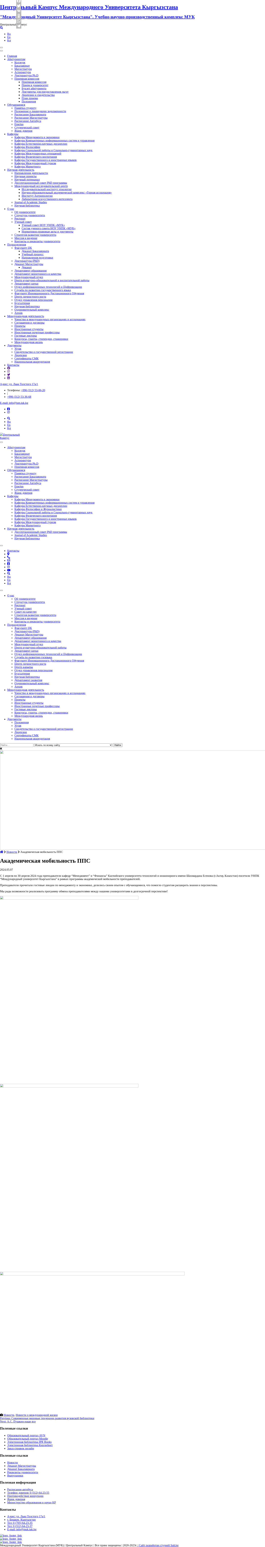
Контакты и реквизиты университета (37, 241)
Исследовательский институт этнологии (47, 189)
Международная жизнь (28, 342)
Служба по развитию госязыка (33, 657)
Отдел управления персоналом (33, 299)
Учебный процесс (33, 254)
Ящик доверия (23, 130)
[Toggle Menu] (1, 442)
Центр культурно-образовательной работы (40, 647)
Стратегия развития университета (35, 234)
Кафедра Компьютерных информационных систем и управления (54, 140)
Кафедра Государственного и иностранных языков (45, 160)
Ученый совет (23, 221)
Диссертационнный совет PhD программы (40, 182)
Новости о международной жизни (37, 1415)
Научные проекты (25, 176)
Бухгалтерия (22, 303)
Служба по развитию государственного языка (42, 290)
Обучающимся (16, 104)
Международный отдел (28, 277)
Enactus (18, 124)
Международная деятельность (25, 316)
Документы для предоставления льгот (45, 91)
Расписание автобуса (20, 1489)
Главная (12, 55)
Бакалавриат (22, 65)
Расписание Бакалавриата (30, 114)
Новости (9, 1415)
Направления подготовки (37, 257)
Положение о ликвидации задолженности (40, 111)
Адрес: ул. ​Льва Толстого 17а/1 (19, 384)
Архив (18, 312)
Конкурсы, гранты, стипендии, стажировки (41, 338)
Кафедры (12, 134)
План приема (30, 98)
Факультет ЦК (23, 247)
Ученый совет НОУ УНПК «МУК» (43, 225)
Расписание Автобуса (27, 121)
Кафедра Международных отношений (37, 153)
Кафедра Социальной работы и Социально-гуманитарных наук (53, 150)
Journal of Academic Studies (30, 202)
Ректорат (19, 218)
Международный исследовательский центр (41, 186)
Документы (14, 345)
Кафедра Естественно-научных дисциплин (40, 143)
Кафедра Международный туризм (35, 163)
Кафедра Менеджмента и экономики (36, 137)
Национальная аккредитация (32, 361)
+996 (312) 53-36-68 (19, 396)
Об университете (25, 212)
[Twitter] (19, 5)
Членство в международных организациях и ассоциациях (49, 319)
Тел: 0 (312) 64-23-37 (19, 1526)
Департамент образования (30, 270)
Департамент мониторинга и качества (37, 273)
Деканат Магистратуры (28, 264)
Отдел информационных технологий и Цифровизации (48, 286)
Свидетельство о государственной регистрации (43, 351)
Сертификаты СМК (26, 358)
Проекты (19, 325)
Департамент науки (26, 283)
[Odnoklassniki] (19, 15)
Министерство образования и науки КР (31, 1502)
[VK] (19, 10)
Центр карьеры (23, 667)
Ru (9, 33)
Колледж (19, 62)
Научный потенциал (27, 179)
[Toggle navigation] (1, 47)
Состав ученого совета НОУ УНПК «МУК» (49, 228)
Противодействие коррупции (25, 1495)
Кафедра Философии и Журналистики (38, 509)
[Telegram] (19, 26)
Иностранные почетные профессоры (37, 332)
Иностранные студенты (28, 329)
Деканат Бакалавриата (35, 251)
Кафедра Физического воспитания (35, 156)
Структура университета (29, 215)
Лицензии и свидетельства (38, 94)
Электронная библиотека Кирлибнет (30, 1445)
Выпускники (15, 1475)
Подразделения (16, 244)
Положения (29, 101)
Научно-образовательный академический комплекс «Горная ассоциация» (67, 192)
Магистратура (23, 68)
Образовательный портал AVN (26, 1435)
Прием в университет (35, 85)
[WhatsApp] (19, 20)
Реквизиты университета (22, 1472)
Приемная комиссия (26, 78)
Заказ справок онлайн (20, 1448)
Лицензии (20, 355)
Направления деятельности (31, 173)
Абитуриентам (16, 59)
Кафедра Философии (27, 147)
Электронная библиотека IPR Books (29, 1441)
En (8, 37)
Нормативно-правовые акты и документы (47, 231)
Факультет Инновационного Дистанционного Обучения (49, 293)
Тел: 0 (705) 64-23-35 (19, 1522)
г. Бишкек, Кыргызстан (21, 1519)
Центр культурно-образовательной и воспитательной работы (51, 280)
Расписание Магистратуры (31, 117)
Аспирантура (22, 72)
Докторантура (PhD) (26, 260)
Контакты (13, 364)
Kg (9, 40)
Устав (17, 348)
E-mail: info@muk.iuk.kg (21, 1529)
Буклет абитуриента (34, 88)
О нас (10, 208)
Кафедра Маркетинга (27, 166)
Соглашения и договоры (29, 322)
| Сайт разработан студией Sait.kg (157, 1545)
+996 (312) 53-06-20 (33, 390)
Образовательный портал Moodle (27, 1438)
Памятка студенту (25, 108)
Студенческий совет (26, 127)
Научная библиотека (27, 205)
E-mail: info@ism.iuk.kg (14, 402)
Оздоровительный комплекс (31, 309)
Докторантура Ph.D (26, 75)
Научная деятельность (20, 169)
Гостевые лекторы (25, 335)
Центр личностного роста (30, 296)
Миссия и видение (25, 238)
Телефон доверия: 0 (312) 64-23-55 (28, 1492)
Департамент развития (28, 680)
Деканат (27, 267)
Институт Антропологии (37, 195)
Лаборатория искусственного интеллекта (47, 199)
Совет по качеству (25, 611)
